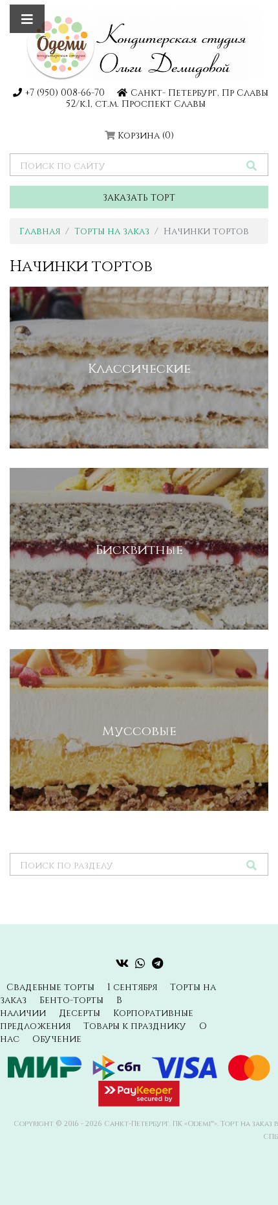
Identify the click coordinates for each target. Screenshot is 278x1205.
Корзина (146, 134)
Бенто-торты (71, 999)
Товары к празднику (134, 1025)
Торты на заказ (111, 230)
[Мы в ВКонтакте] (122, 963)
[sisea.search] (251, 165)
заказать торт (139, 197)
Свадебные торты (50, 986)
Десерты (79, 1012)
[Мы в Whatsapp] (140, 963)
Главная (39, 230)
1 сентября (132, 986)
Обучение (56, 1038)
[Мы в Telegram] (157, 963)
